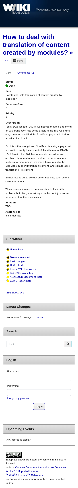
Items (19, 60)
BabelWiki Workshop (22, 273)
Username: (13, 371)
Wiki (11, 475)
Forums (22, 475)
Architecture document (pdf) (26, 276)
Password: (13, 385)
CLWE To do (17, 265)
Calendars (36, 475)
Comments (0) (25, 72)
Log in (39, 406)
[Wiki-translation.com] (39, 13)
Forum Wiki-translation (23, 269)
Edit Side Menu (15, 292)
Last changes (17, 261)
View (8, 72)
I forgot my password (19, 398)
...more (39, 317)
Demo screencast (20, 257)
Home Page (17, 249)
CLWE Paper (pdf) (20, 280)
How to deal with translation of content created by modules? (36, 44)
